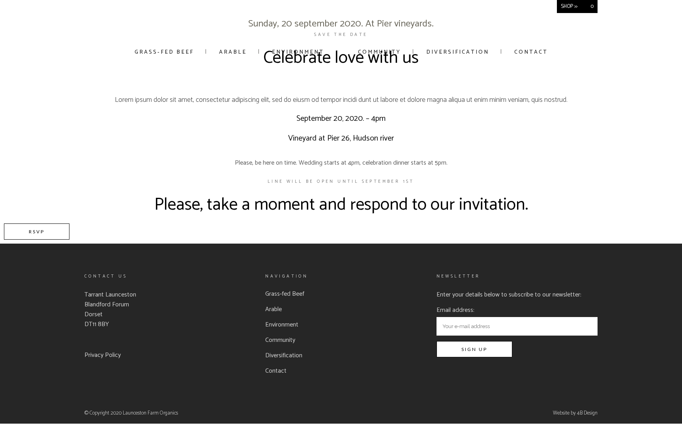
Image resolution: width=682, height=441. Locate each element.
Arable (273, 309)
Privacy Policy (102, 355)
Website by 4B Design (575, 413)
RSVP (37, 232)
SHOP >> (569, 6)
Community (280, 340)
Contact (276, 371)
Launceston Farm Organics (150, 413)
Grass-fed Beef (284, 294)
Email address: (455, 310)
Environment (281, 325)
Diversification (283, 355)
